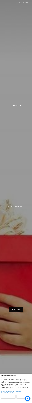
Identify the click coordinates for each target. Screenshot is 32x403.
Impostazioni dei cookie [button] (16, 401)
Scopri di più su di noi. (7, 393)
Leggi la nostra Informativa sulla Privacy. (11, 391)
